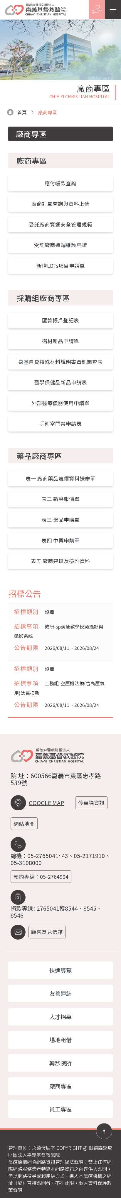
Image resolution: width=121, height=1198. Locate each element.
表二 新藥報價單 (60, 499)
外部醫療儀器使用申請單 (60, 403)
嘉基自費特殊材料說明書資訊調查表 (60, 361)
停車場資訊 (91, 802)
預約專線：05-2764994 (41, 876)
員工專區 (60, 1109)
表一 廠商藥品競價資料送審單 (60, 478)
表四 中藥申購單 (60, 540)
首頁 (22, 112)
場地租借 (60, 1040)
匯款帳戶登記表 (60, 320)
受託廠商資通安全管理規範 (60, 224)
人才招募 (60, 1017)
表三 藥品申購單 (60, 519)
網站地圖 (24, 823)
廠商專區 (60, 1086)
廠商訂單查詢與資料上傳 (60, 203)
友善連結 (60, 993)
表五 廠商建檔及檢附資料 (60, 561)
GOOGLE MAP (46, 802)
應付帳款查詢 (60, 183)
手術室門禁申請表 (60, 423)
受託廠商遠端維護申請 (60, 244)
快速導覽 (60, 970)
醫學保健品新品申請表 (60, 382)
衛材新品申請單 (60, 341)
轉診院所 (60, 1063)
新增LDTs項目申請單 (60, 265)
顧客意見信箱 (47, 931)
